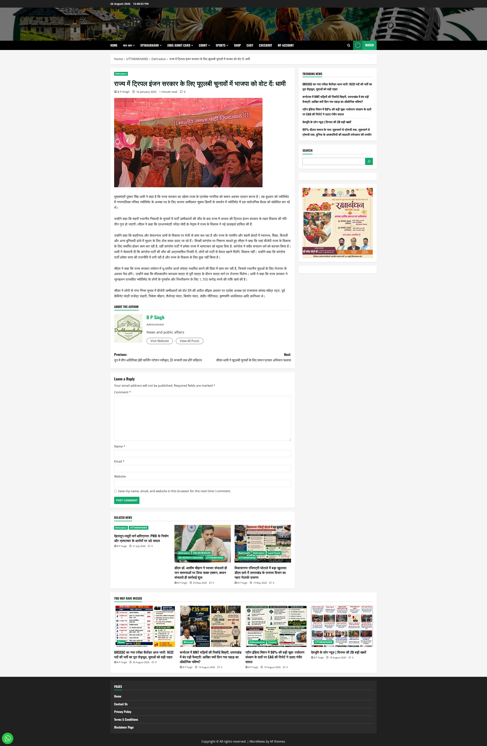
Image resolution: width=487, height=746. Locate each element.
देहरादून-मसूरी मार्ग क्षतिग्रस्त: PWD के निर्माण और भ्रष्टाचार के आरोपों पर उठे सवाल (141, 538)
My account (286, 45)
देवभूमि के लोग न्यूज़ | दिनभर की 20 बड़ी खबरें (326, 122)
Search (307, 150)
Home (113, 45)
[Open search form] (348, 45)
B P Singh (124, 92)
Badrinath (244, 553)
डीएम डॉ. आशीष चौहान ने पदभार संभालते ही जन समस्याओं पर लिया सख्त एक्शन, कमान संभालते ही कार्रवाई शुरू (200, 572)
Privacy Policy (122, 711)
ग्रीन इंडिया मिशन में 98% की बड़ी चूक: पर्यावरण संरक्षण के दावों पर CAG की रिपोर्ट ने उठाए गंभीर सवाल (336, 111)
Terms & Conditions (126, 719)
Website (120, 476)
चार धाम (127, 45)
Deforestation (257, 642)
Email (119, 461)
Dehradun (121, 73)
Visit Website (159, 341)
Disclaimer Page (124, 727)
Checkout (265, 45)
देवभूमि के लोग (144, 21)
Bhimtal (188, 642)
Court (203, 45)
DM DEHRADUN (202, 553)
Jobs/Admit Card (178, 45)
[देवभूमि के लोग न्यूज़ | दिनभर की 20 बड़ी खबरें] (342, 626)
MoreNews (257, 741)
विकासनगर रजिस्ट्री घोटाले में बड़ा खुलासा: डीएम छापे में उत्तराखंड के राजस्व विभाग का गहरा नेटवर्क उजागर (261, 572)
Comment (122, 392)
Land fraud (274, 553)
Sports (220, 45)
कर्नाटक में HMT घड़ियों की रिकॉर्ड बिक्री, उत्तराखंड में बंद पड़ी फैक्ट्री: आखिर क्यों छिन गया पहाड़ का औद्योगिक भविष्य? (335, 99)
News (121, 642)
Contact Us (121, 704)
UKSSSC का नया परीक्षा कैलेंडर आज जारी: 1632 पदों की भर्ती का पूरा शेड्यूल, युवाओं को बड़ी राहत (337, 86)
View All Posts (189, 341)
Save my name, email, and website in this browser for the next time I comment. (174, 491)
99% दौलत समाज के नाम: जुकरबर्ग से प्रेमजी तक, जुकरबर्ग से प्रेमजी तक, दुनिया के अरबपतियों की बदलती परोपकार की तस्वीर (337, 132)
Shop (237, 45)
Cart (250, 45)
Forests (272, 642)
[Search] (369, 161)
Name (119, 446)
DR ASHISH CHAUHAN (190, 557)
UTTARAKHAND (149, 45)
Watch (369, 45)
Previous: (158, 357)
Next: (253, 357)
